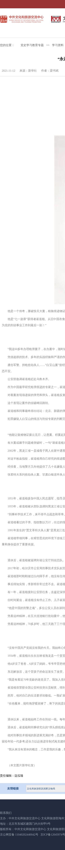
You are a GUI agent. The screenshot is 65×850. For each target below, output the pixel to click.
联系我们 (6, 812)
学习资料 (58, 45)
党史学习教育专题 (32, 45)
